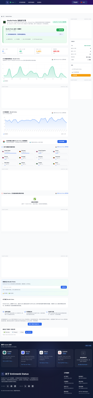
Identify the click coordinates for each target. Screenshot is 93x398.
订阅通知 (18, 39)
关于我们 (66, 376)
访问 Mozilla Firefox (38, 39)
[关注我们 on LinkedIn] (15, 386)
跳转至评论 (10, 39)
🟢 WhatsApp (7, 332)
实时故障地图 (22, 2)
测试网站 (39, 2)
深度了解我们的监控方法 (34, 324)
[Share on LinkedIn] (32, 386)
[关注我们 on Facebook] (11, 386)
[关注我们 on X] (7, 386)
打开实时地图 (61, 141)
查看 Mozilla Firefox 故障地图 (60, 59)
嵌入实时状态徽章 (27, 39)
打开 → (61, 34)
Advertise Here (64, 86)
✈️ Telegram (14, 332)
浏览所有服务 (31, 2)
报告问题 (61, 29)
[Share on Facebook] (29, 386)
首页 (4, 16)
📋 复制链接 (28, 332)
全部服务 (66, 381)
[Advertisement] (46, 9)
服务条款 (66, 391)
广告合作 (75, 2)
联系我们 (81, 376)
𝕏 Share (22, 332)
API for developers (83, 391)
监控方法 (66, 386)
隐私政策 (81, 386)
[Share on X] (25, 386)
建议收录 (81, 381)
